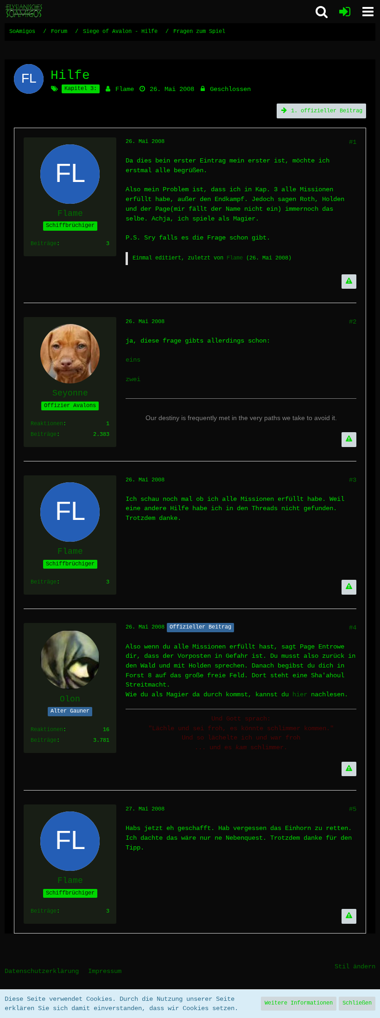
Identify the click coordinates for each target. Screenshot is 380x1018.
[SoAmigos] (24, 11)
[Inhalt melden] (349, 281)
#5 (352, 809)
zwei (133, 379)
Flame (124, 89)
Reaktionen (47, 424)
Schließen (357, 1003)
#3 (352, 480)
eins (133, 359)
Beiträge (44, 243)
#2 (352, 321)
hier (299, 694)
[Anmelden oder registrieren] (345, 11)
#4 (352, 627)
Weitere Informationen (299, 1003)
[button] (368, 11)
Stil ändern (355, 966)
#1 (352, 142)
